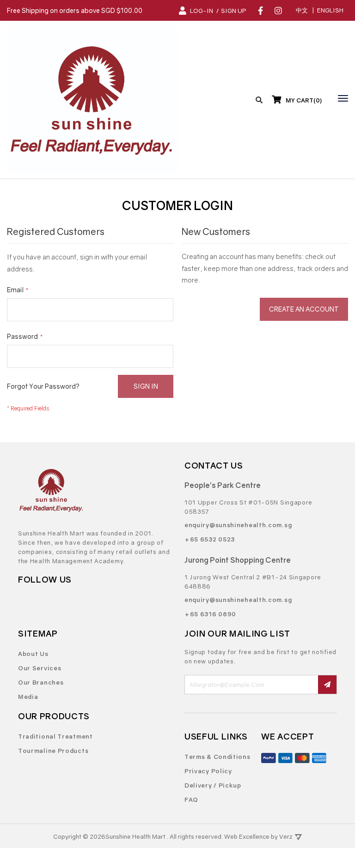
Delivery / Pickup (212, 785)
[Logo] (92, 99)
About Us (33, 653)
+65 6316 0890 (210, 614)
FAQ (191, 799)
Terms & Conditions (217, 756)
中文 (302, 10)
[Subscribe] (327, 684)
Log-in (201, 10)
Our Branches (40, 682)
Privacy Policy (208, 771)
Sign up (233, 10)
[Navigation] (341, 98)
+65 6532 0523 (209, 539)
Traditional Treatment (55, 736)
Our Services (39, 668)
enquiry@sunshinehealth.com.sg (238, 525)
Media (28, 696)
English (330, 10)
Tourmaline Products (53, 750)
